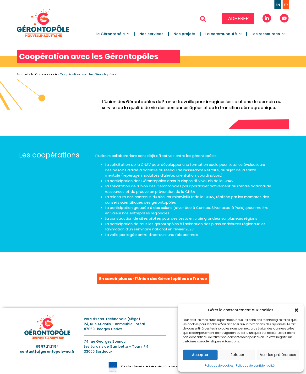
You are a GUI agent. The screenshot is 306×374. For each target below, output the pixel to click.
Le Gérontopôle (110, 33)
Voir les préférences (278, 354)
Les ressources (265, 33)
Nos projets (184, 33)
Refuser (237, 354)
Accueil (22, 74)
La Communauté (44, 74)
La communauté (221, 33)
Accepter (200, 354)
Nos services (151, 33)
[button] (296, 310)
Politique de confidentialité (255, 365)
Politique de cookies (219, 365)
